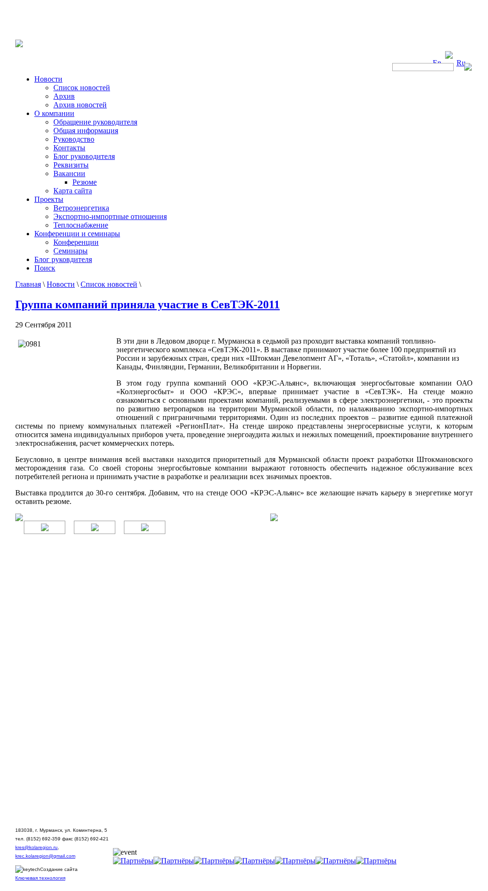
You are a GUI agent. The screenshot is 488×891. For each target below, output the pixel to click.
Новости (61, 284)
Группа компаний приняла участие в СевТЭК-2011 (147, 304)
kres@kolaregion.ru (36, 847)
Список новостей (109, 284)
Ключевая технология (40, 878)
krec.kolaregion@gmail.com (45, 856)
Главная (28, 284)
